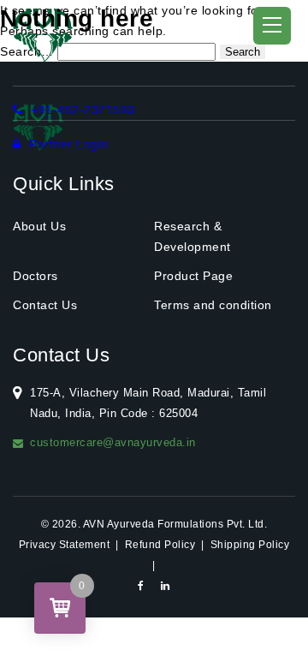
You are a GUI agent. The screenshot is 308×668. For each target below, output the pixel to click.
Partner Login (67, 144)
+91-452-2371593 (81, 109)
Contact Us (45, 305)
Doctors (35, 276)
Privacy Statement (64, 545)
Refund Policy (160, 545)
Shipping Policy (250, 545)
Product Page (193, 276)
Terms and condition (213, 305)
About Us (39, 226)
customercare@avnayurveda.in (113, 442)
